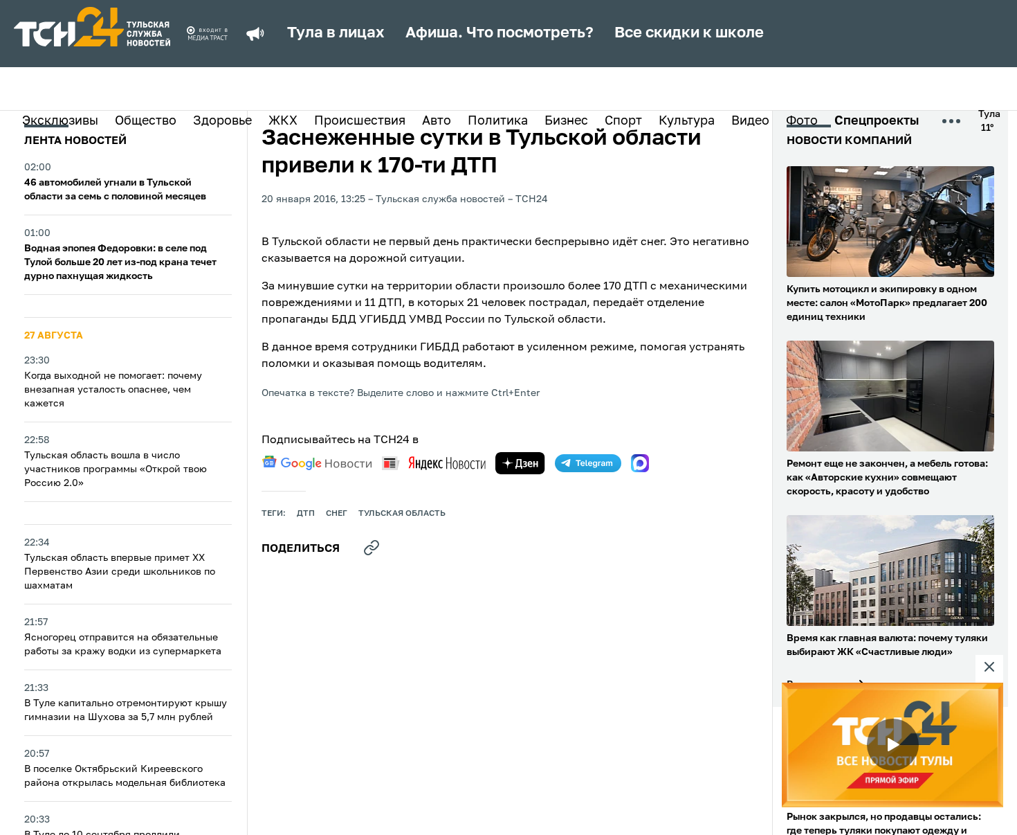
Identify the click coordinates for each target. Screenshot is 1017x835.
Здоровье (222, 121)
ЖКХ (282, 121)
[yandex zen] (520, 463)
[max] (640, 463)
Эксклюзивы (60, 121)
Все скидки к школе (689, 33)
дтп (306, 514)
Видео (750, 121)
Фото (802, 121)
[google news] (317, 463)
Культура (687, 121)
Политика (498, 121)
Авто (436, 121)
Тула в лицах (336, 33)
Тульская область (402, 514)
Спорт (623, 121)
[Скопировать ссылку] (371, 548)
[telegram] (588, 463)
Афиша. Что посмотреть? (499, 33)
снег (336, 514)
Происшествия (359, 121)
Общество (145, 121)
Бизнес (566, 121)
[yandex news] (434, 463)
